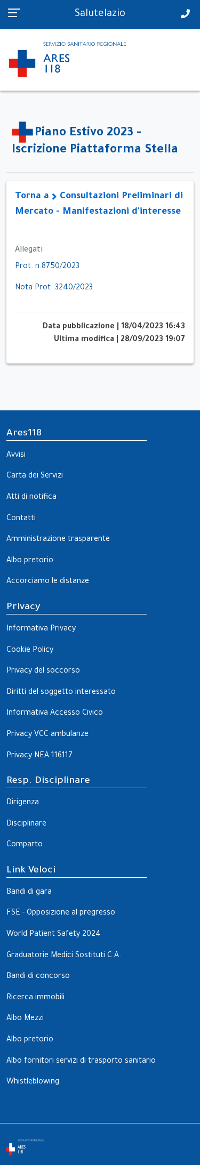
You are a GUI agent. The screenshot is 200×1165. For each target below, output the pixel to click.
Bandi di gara (29, 892)
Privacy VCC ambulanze (47, 735)
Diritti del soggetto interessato (61, 693)
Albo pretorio (29, 561)
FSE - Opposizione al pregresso (60, 913)
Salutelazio (100, 14)
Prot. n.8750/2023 (47, 267)
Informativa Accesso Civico (54, 713)
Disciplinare (26, 824)
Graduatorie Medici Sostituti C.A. (63, 956)
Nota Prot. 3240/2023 (54, 288)
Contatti (21, 519)
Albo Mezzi (25, 1019)
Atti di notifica (31, 497)
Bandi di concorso (38, 977)
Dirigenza (22, 803)
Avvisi (16, 455)
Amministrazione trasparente (58, 540)
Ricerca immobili (35, 998)
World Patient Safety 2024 (53, 935)
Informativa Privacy (41, 629)
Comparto (24, 845)
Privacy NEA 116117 (39, 756)
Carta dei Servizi (34, 476)
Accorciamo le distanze (47, 582)
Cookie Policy (29, 650)
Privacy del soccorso (43, 671)
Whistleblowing (32, 1082)
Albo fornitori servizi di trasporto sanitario (81, 1061)
